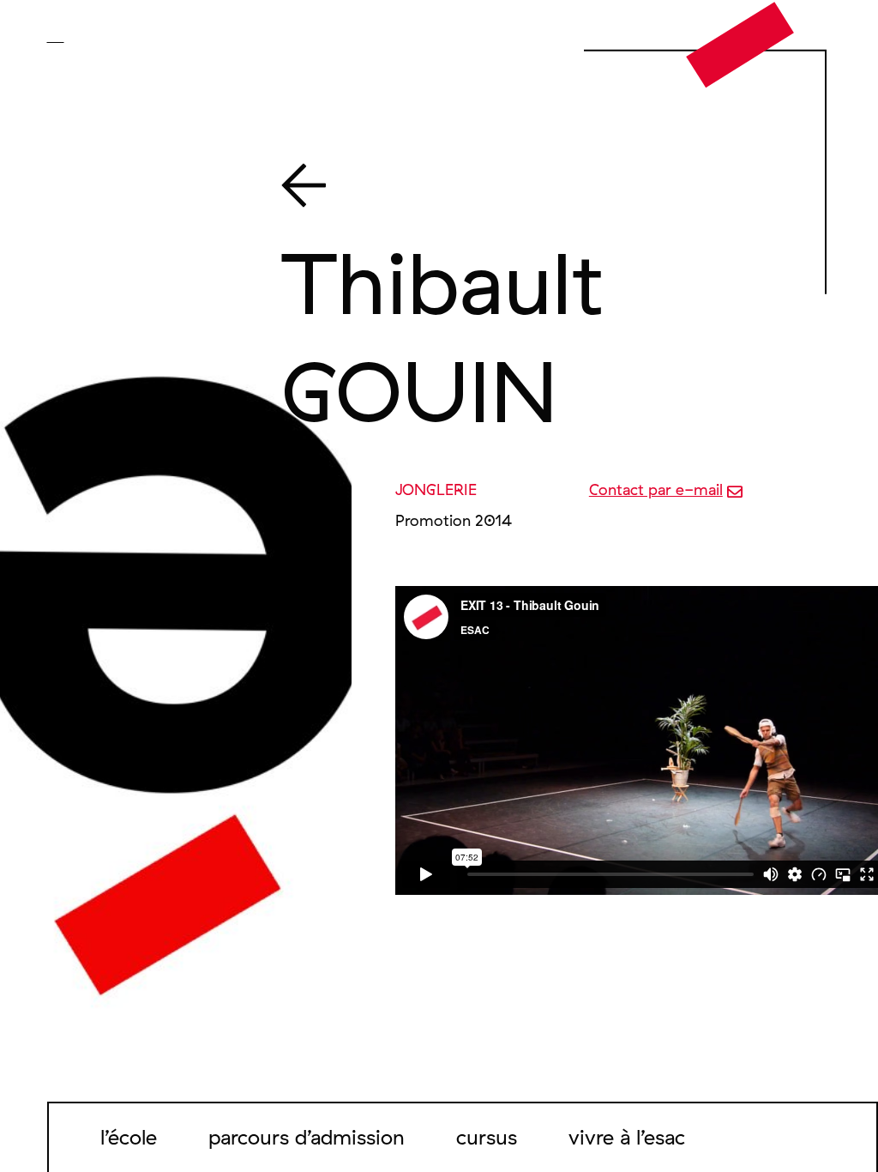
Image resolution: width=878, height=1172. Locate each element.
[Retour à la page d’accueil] (740, 44)
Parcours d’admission (306, 1137)
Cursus (486, 1137)
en (80, 36)
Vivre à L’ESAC (626, 1137)
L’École (128, 1137)
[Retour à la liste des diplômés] (532, 188)
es (104, 36)
